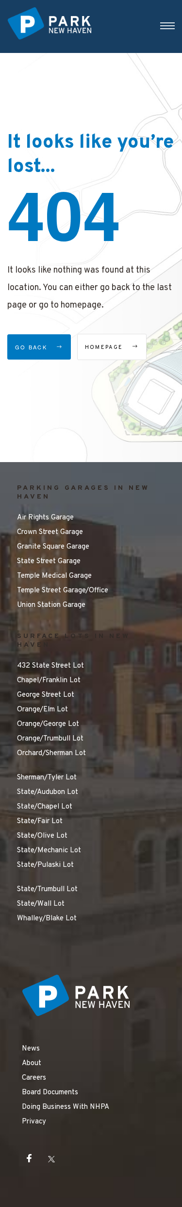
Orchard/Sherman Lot (51, 753)
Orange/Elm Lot (42, 709)
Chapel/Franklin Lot (49, 680)
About (31, 1063)
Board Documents (50, 1092)
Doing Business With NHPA (65, 1107)
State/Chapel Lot (44, 806)
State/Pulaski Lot (45, 865)
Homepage (105, 347)
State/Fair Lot (40, 821)
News (31, 1048)
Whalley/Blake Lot (47, 918)
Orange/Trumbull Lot (50, 738)
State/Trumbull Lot (47, 889)
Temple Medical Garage (54, 576)
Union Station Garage (51, 605)
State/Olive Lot (42, 836)
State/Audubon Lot (47, 792)
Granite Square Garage (53, 547)
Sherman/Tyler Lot (47, 777)
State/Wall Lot (41, 904)
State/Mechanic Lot (49, 850)
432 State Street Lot (50, 666)
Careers (34, 1078)
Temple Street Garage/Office (62, 590)
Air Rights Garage (45, 517)
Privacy (34, 1121)
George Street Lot (45, 695)
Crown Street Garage (50, 532)
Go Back (32, 347)
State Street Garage (49, 561)
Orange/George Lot (48, 724)
